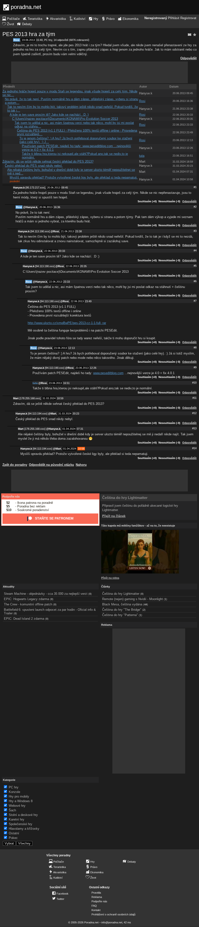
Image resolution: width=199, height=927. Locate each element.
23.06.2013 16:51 (183, 155)
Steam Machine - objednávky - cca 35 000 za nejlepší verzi (45, 593)
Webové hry (17, 805)
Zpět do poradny (14, 465)
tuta (141, 156)
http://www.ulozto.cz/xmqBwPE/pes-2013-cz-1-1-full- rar (67, 323)
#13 (194, 428)
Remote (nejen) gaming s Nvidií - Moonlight (132, 599)
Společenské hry (20, 824)
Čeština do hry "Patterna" (120, 615)
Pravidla (96, 892)
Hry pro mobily (19, 796)
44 (145, 604)
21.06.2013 (67, 231)
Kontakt (95, 910)
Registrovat (188, 18)
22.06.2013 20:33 (183, 114)
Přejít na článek (113, 516)
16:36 (57, 207)
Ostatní (14, 833)
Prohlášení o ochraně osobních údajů (113, 914)
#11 (194, 397)
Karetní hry (16, 819)
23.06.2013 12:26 (183, 147)
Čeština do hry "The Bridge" (121, 609)
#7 (195, 300)
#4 (195, 250)
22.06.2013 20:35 (183, 118)
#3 (195, 230)
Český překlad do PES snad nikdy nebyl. (34, 165)
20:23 (76, 413)
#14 (194, 448)
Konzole (14, 792)
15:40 (39, 39)
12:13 (71, 348)
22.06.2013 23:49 (183, 132)
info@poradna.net (111, 922)
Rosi (16, 39)
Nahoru (81, 465)
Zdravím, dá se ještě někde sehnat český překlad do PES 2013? (47, 161)
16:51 (66, 383)
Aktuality (8, 586)
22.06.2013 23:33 (183, 124)
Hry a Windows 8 (21, 801)
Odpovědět (188, 58)
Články (105, 586)
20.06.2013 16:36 (183, 100)
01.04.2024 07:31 (183, 171)
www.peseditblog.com (108, 373)
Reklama (96, 897)
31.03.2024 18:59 (183, 161)
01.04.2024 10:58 (183, 179)
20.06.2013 (53, 187)
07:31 (80, 428)
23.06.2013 (60, 348)
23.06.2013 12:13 (183, 140)
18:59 (60, 398)
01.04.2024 (68, 428)
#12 (194, 413)
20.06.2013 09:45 (183, 93)
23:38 (78, 231)
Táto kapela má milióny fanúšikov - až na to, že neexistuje (138, 525)
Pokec (13, 838)
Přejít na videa (110, 577)
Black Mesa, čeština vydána (122, 604)
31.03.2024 (49, 398)
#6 (195, 281)
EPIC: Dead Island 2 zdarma (24, 618)
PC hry (48, 39)
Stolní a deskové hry (23, 815)
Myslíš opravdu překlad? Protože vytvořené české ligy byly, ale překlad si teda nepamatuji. (74, 177)
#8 (195, 347)
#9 (195, 367)
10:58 (81, 448)
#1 (195, 187)
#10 (194, 382)
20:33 (61, 250)
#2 (195, 206)
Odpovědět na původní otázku (51, 465)
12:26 (93, 367)
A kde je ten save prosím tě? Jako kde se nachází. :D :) (49, 114)
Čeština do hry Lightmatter (125, 498)
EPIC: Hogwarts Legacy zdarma (26, 599)
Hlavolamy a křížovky (24, 828)
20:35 (83, 266)
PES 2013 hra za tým (28, 34)
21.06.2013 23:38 (183, 108)
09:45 (64, 187)
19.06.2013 (28, 39)
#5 (195, 265)
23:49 (88, 301)
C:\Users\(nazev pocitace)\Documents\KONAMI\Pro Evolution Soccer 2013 (65, 119)
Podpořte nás (11, 496)
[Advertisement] (99, 72)
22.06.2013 (50, 250)
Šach (12, 810)
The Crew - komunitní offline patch (28, 604)
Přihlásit (173, 18)
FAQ (94, 905)
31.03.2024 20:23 (183, 165)
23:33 (66, 281)
